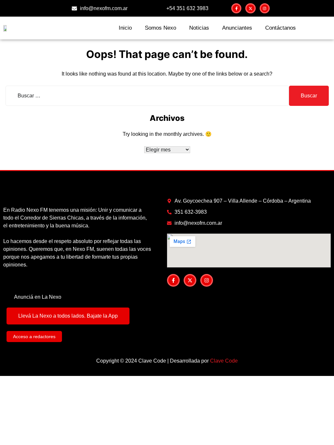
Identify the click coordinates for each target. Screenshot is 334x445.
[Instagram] (265, 8)
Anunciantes (237, 28)
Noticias (199, 28)
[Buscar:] (147, 96)
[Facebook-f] (236, 8)
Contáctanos (280, 28)
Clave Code (224, 361)
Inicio (125, 28)
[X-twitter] (250, 8)
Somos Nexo (160, 28)
